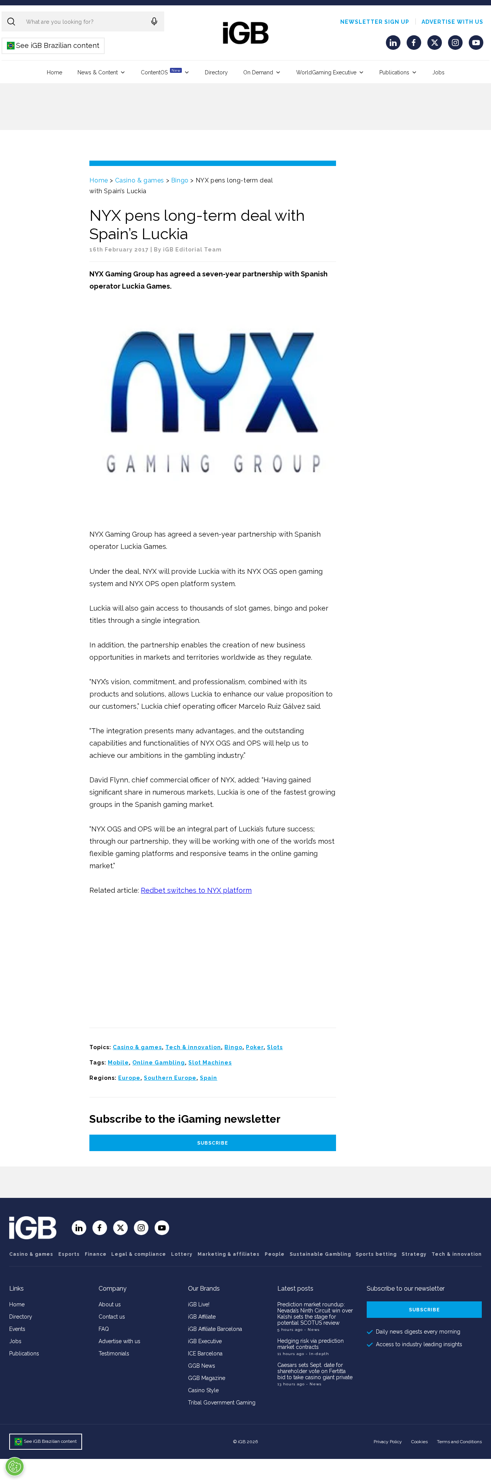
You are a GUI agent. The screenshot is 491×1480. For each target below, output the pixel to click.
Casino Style (203, 1390)
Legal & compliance (138, 1254)
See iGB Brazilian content (53, 45)
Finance (96, 1254)
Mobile (118, 1062)
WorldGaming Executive (326, 72)
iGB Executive (205, 1341)
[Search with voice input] (154, 21)
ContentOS (160, 72)
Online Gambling (158, 1062)
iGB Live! (198, 1304)
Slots (275, 1047)
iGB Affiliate (202, 1317)
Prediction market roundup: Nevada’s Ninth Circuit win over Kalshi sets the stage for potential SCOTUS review (315, 1313)
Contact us (112, 1317)
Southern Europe (170, 1078)
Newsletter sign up (374, 22)
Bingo (180, 180)
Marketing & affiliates (229, 1254)
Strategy (414, 1254)
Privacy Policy (388, 1441)
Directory (216, 72)
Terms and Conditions (459, 1441)
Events (17, 1329)
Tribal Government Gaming (221, 1403)
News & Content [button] (97, 72)
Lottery (182, 1254)
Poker (255, 1047)
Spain (208, 1078)
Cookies (419, 1441)
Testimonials (114, 1353)
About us (110, 1304)
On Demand (258, 72)
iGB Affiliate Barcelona (215, 1329)
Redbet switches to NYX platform (196, 890)
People (275, 1254)
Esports (69, 1254)
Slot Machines (210, 1062)
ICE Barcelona (205, 1353)
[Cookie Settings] (14, 1466)
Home (54, 72)
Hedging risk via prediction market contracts (310, 1344)
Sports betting (376, 1254)
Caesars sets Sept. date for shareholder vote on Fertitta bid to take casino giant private (315, 1371)
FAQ (104, 1329)
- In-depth (317, 1354)
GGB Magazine (206, 1378)
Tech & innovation (193, 1047)
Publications (394, 72)
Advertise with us (452, 22)
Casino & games (139, 180)
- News (312, 1329)
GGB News (201, 1366)
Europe (129, 1078)
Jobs (438, 72)
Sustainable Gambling (320, 1254)
